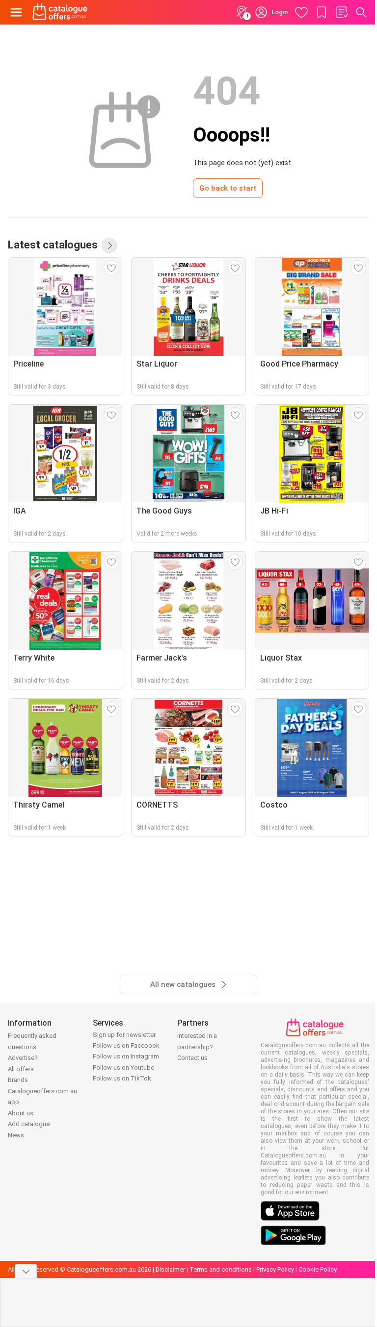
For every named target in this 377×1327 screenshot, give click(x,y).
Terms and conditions (220, 1269)
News (16, 1135)
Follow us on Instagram (126, 1056)
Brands (18, 1079)
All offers (21, 1069)
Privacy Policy (275, 1269)
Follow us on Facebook (126, 1045)
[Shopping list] (342, 12)
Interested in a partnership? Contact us (197, 1046)
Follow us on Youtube (123, 1067)
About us (20, 1113)
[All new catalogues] (109, 245)
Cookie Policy (317, 1269)
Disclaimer (170, 1269)
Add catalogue (29, 1124)
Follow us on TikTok (122, 1078)
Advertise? (23, 1057)
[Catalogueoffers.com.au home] (60, 12)
